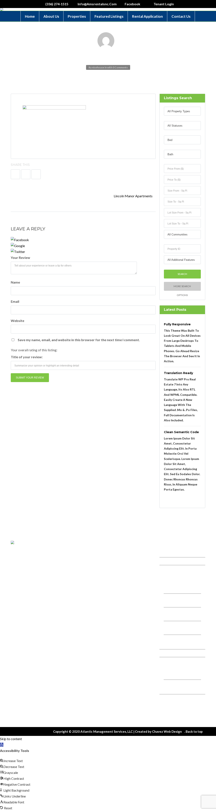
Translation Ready (178, 373)
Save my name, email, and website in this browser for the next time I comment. (79, 340)
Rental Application (147, 16)
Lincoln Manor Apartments (133, 196)
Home (30, 16)
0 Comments (120, 67)
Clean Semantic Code (181, 432)
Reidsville (171, 630)
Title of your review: (27, 357)
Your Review (20, 257)
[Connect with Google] (83, 246)
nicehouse (98, 67)
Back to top (194, 731)
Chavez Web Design (167, 731)
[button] (1, 745)
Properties (77, 16)
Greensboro (173, 603)
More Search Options (182, 288)
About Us (51, 16)
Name (15, 282)
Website (17, 321)
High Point (172, 644)
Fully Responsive (177, 324)
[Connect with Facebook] (83, 240)
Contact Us (180, 16)
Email (15, 301)
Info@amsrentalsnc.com (132, 574)
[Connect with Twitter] (83, 252)
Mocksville (172, 617)
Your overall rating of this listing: (34, 350)
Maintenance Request (178, 712)
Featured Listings (108, 16)
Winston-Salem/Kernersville (177, 586)
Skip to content (11, 739)
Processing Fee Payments (181, 689)
